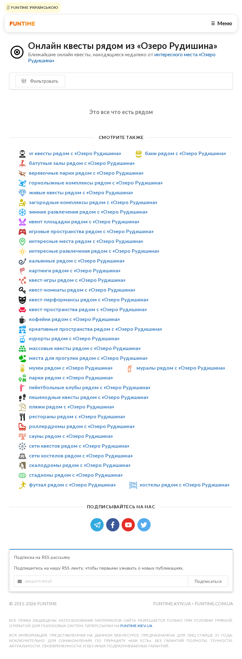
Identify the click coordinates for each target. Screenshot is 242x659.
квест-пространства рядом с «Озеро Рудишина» (88, 309)
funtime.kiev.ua (136, 625)
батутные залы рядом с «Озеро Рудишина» (82, 163)
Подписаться (208, 581)
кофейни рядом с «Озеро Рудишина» (74, 319)
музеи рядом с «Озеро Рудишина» (70, 368)
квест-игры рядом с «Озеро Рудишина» (77, 280)
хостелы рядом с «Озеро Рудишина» (184, 484)
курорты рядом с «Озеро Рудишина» (74, 338)
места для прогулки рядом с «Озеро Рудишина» (88, 358)
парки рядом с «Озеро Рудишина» (71, 377)
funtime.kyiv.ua (172, 603)
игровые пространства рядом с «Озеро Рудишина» (91, 231)
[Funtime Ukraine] (22, 23)
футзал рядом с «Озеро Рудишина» (72, 484)
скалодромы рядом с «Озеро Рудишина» (79, 465)
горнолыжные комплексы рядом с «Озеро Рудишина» (96, 182)
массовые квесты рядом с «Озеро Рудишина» (85, 348)
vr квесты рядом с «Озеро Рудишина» (75, 153)
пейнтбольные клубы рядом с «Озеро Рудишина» (89, 387)
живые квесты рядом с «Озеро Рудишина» (81, 192)
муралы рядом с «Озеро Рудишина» (180, 368)
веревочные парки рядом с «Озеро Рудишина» (86, 173)
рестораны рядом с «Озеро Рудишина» (77, 416)
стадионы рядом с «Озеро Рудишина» (76, 475)
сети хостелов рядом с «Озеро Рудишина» (81, 455)
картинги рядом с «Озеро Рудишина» (74, 270)
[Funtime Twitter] (144, 524)
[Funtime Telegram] (98, 524)
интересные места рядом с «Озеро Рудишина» (86, 241)
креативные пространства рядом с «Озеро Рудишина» (95, 329)
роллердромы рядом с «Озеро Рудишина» (82, 426)
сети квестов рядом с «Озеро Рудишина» (79, 446)
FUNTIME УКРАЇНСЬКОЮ (34, 7)
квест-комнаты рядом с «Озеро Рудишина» (82, 290)
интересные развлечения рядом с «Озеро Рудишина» (94, 251)
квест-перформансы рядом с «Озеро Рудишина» (88, 299)
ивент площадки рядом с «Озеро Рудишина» (84, 221)
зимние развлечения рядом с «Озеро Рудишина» (88, 212)
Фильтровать (43, 81)
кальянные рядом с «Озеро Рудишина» (76, 260)
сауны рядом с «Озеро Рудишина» (71, 436)
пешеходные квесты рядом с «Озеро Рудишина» (88, 397)
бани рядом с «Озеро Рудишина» (185, 153)
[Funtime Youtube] (129, 524)
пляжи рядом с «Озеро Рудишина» (71, 406)
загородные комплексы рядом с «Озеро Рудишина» (93, 202)
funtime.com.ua (214, 603)
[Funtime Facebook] (114, 524)
